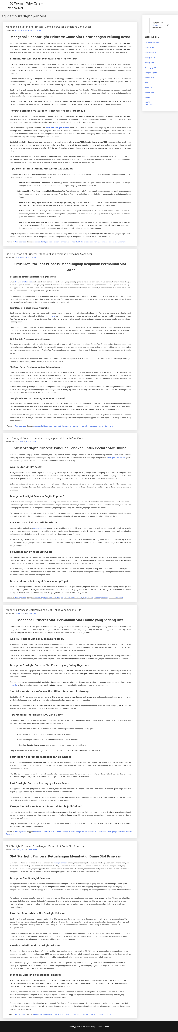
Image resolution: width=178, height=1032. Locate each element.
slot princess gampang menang (95, 598)
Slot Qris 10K (150, 57)
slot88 (147, 102)
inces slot (13, 685)
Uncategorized (20, 242)
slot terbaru (149, 77)
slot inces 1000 (74, 242)
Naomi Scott (36, 30)
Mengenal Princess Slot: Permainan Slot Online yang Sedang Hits (43, 610)
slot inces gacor (91, 426)
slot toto (148, 87)
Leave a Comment (118, 242)
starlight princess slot (102, 242)
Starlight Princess (152, 43)
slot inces (81, 426)
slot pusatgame (151, 72)
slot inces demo (87, 242)
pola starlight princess (61, 598)
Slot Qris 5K (149, 62)
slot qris (148, 97)
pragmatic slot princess (85, 831)
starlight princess (61, 863)
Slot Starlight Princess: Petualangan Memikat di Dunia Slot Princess (45, 846)
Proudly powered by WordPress (81, 1027)
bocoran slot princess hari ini (44, 831)
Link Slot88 (149, 104)
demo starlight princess (42, 242)
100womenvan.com (159, 25)
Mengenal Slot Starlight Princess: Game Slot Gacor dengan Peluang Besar (48, 26)
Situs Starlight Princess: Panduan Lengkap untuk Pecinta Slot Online (45, 438)
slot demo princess (60, 242)
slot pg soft (149, 92)
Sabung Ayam (150, 67)
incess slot (57, 426)
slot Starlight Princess (23, 282)
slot (146, 82)
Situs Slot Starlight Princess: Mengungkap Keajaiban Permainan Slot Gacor (49, 254)
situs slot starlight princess (58, 127)
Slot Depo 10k (150, 53)
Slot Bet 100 (149, 48)
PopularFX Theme (102, 1027)
